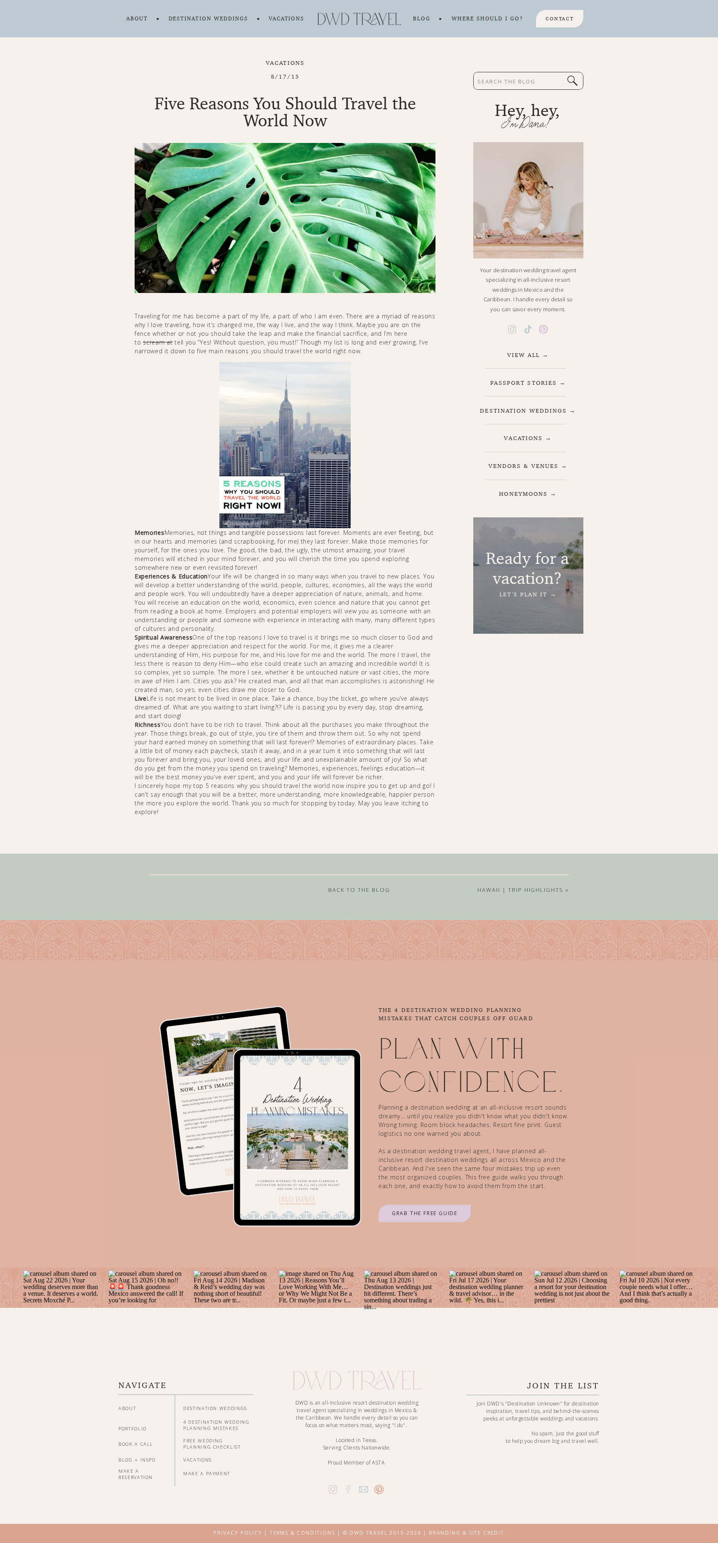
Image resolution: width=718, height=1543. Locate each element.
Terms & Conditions (302, 1532)
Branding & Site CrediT (466, 1532)
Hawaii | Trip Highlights (520, 889)
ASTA (378, 1462)
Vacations (285, 62)
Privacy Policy (238, 1532)
